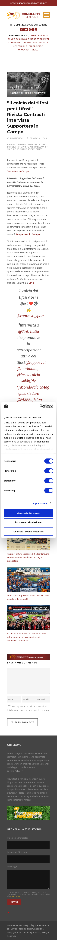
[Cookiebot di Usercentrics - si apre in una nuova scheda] (40, 406)
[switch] (48, 470)
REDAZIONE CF (16, 138)
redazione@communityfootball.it (28, 3)
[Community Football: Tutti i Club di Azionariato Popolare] (23, 15)
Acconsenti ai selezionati (28, 522)
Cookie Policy (13, 925)
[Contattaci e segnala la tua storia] (28, 656)
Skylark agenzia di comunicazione (27, 928)
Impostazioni (39, 503)
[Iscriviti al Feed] (35, 29)
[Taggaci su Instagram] (31, 29)
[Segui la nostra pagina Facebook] (22, 29)
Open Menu (46, 15)
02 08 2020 (35, 138)
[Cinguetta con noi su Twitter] (26, 29)
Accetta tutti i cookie (28, 513)
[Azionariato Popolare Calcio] (28, 812)
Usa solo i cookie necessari (28, 531)
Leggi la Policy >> (15, 770)
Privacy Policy (27, 925)
